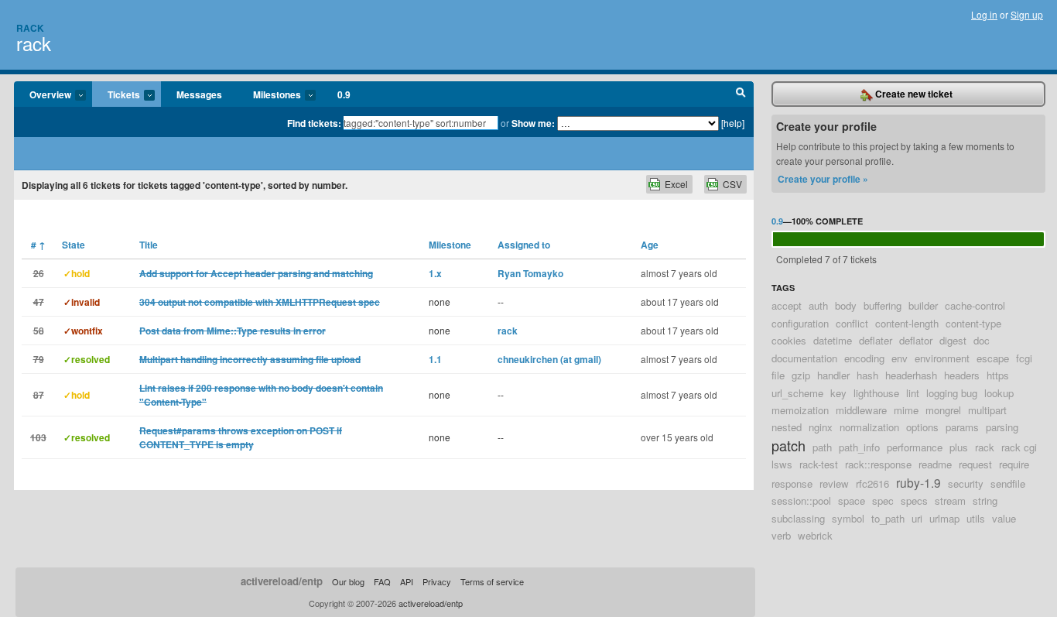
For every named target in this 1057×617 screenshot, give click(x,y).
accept (786, 305)
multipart (987, 410)
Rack (30, 28)
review (834, 483)
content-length (907, 323)
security (965, 483)
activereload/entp (282, 581)
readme (935, 464)
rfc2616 (872, 483)
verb (781, 535)
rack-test (818, 464)
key (838, 393)
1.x (435, 273)
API (406, 581)
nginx (821, 427)
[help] (732, 122)
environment (942, 358)
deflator (915, 340)
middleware (861, 410)
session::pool (801, 500)
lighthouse (876, 393)
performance (914, 447)
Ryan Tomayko (530, 273)
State (73, 245)
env (899, 358)
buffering (882, 305)
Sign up (1027, 14)
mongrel (943, 410)
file (778, 375)
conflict (852, 323)
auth (818, 305)
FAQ (382, 581)
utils (975, 518)
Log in (984, 14)
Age (649, 245)
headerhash (911, 375)
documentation (804, 358)
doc (981, 340)
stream (950, 500)
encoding (864, 358)
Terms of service (492, 581)
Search (741, 94)
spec (883, 500)
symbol (848, 518)
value (1004, 518)
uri (917, 518)
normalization (869, 427)
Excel (676, 183)
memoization (800, 410)
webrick (815, 535)
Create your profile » (823, 179)
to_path (888, 518)
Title (148, 245)
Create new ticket (913, 94)
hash (867, 375)
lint (912, 393)
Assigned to (524, 245)
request (975, 464)
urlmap (944, 518)
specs (914, 500)
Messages (199, 94)
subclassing (798, 518)
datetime (832, 340)
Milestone (450, 245)
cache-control (975, 305)
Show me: (533, 123)
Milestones (269, 95)
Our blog (348, 581)
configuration (800, 323)
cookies (788, 340)
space (851, 500)
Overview (42, 95)
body (846, 305)
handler (833, 375)
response (791, 483)
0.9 (344, 94)
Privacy (436, 581)
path (822, 447)
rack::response (878, 464)
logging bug (951, 393)
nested (786, 427)
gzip (801, 375)
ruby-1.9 (918, 482)
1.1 (435, 359)
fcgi (1024, 358)
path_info (859, 447)
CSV (732, 183)
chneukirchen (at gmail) (549, 359)
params (962, 427)
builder (923, 305)
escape (993, 358)
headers (962, 375)
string (985, 500)
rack (33, 43)
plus (958, 447)
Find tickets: (314, 123)
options (922, 427)
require (1014, 464)
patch (788, 445)
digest (952, 340)
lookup (999, 393)
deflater (875, 340)
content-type (973, 323)
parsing (1002, 427)
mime (906, 410)
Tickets (116, 95)
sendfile (1007, 483)
